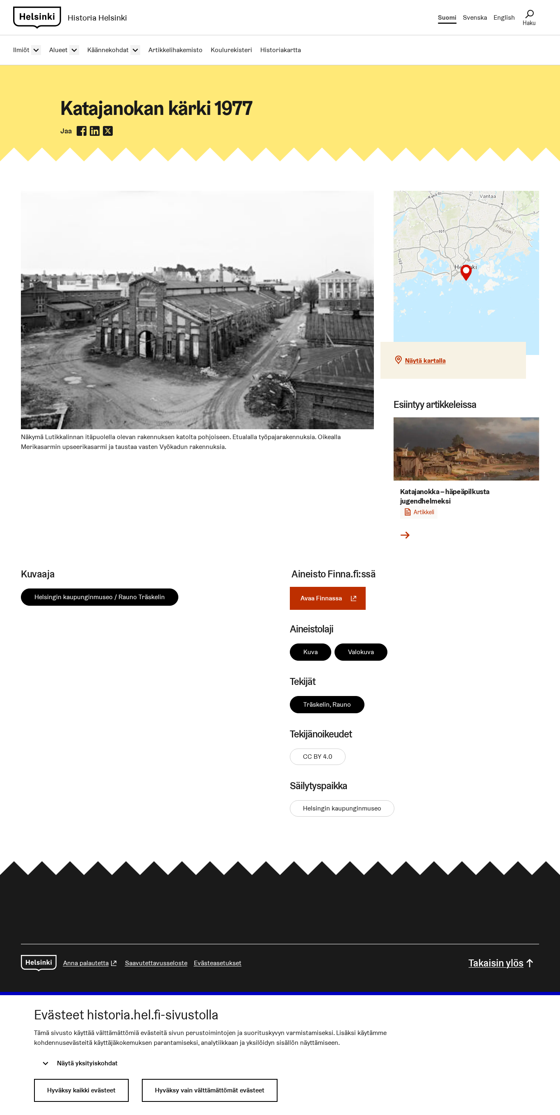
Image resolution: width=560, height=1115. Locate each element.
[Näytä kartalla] (466, 273)
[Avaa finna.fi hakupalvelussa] (197, 427)
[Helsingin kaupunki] (39, 963)
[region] (466, 273)
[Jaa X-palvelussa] (107, 130)
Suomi (447, 17)
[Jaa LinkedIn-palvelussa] (94, 130)
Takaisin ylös (496, 963)
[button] (466, 273)
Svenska (475, 17)
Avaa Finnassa (333, 598)
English (504, 17)
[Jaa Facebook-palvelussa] (81, 130)
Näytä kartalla (425, 360)
